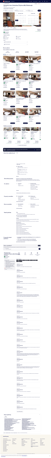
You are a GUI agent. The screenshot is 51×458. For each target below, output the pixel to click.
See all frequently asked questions (20, 241)
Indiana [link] (12, 432)
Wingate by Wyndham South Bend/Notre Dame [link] (28, 423)
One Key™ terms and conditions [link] (34, 442)
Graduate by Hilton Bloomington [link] (26, 419)
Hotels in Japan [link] (4, 448)
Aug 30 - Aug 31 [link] (8, 52)
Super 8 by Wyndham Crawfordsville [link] (26, 429)
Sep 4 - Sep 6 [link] (27, 52)
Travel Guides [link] (41, 443)
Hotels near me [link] (41, 442)
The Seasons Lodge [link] (24, 420)
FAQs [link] (12, 441)
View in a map (18, 164)
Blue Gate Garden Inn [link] (7, 429)
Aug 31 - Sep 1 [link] (17, 52)
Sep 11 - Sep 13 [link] (36, 52)
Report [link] (6, 269)
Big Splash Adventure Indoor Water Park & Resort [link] (28, 427)
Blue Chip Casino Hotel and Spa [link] (8, 424)
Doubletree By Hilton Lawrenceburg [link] (26, 418)
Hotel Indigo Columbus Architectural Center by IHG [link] (28, 428)
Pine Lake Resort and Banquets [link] (26, 421)
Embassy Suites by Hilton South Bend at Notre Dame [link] (11, 420)
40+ (39, 25)
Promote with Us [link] (23, 444)
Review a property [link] (14, 443)
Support (40, 1)
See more (17, 176)
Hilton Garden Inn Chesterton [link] (8, 425)
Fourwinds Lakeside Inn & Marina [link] (26, 424)
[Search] (39, 249)
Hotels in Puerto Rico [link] (5, 449)
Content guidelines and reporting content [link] (34, 446)
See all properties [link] (7, 3)
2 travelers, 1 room (30, 10)
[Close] (50, 456)
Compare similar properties (22, 145)
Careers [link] (41, 441)
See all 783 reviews (6, 33)
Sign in (47, 1)
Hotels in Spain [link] (4, 447)
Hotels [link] (4, 432)
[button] (19, 17)
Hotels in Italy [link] (4, 443)
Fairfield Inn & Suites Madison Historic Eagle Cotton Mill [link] (29, 425)
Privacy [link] (31, 441)
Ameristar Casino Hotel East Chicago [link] (9, 418)
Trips (42, 1)
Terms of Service (3, 456)
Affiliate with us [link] (23, 440)
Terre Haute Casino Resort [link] (7, 428)
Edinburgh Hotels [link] (15, 432)
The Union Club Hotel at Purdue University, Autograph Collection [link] (12, 419)
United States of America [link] (8, 432)
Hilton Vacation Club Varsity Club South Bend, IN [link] (10, 421)
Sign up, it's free (38, 149)
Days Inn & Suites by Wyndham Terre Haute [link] (9, 423)
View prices (12, 71)
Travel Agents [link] (23, 445)
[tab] (5, 416)
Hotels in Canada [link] (5, 442)
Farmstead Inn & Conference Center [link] (9, 427)
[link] (39, 3)
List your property (35, 1)
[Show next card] (40, 135)
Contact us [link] (13, 442)
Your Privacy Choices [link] (33, 443)
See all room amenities (19, 208)
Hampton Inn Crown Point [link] (25, 426)
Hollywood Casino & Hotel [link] (25, 422)
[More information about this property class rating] (5, 6)
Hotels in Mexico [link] (5, 441)
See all (4, 40)
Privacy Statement (24, 455)
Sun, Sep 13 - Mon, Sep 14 (19, 10)
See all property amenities (19, 201)
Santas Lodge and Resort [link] (7, 426)
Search (39, 10)
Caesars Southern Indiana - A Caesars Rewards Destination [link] (11, 422)
